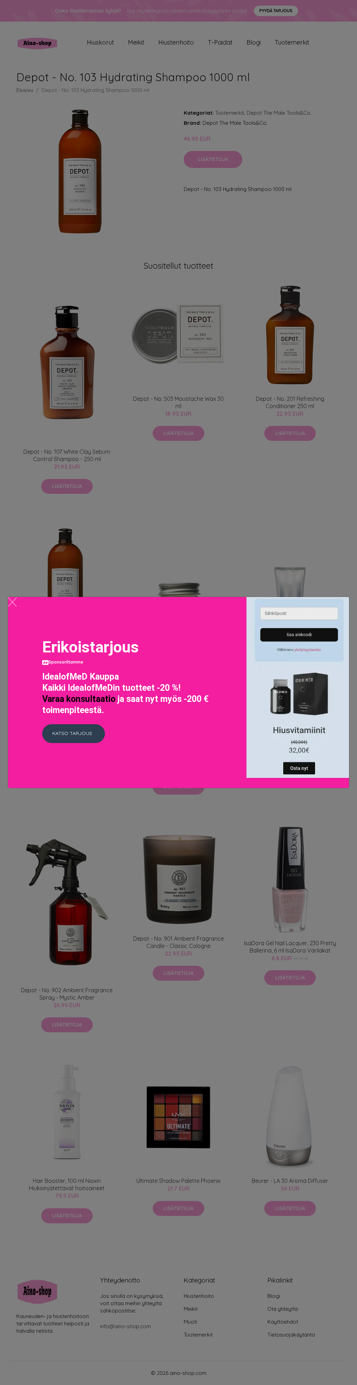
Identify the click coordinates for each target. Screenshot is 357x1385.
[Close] (12, 602)
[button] (73, 733)
